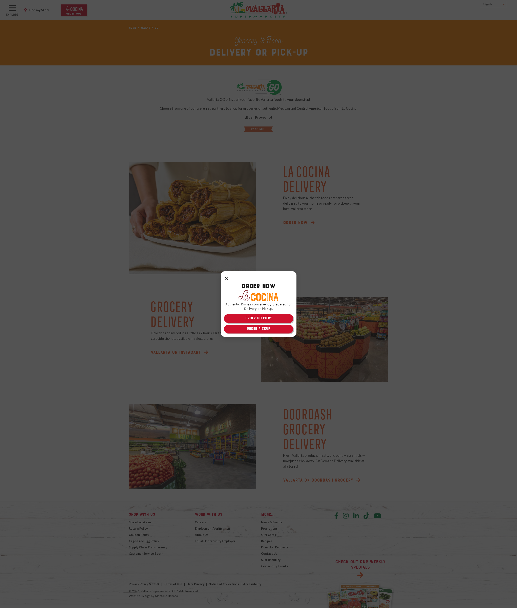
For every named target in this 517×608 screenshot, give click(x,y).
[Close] (226, 279)
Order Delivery (258, 318)
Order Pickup (258, 328)
